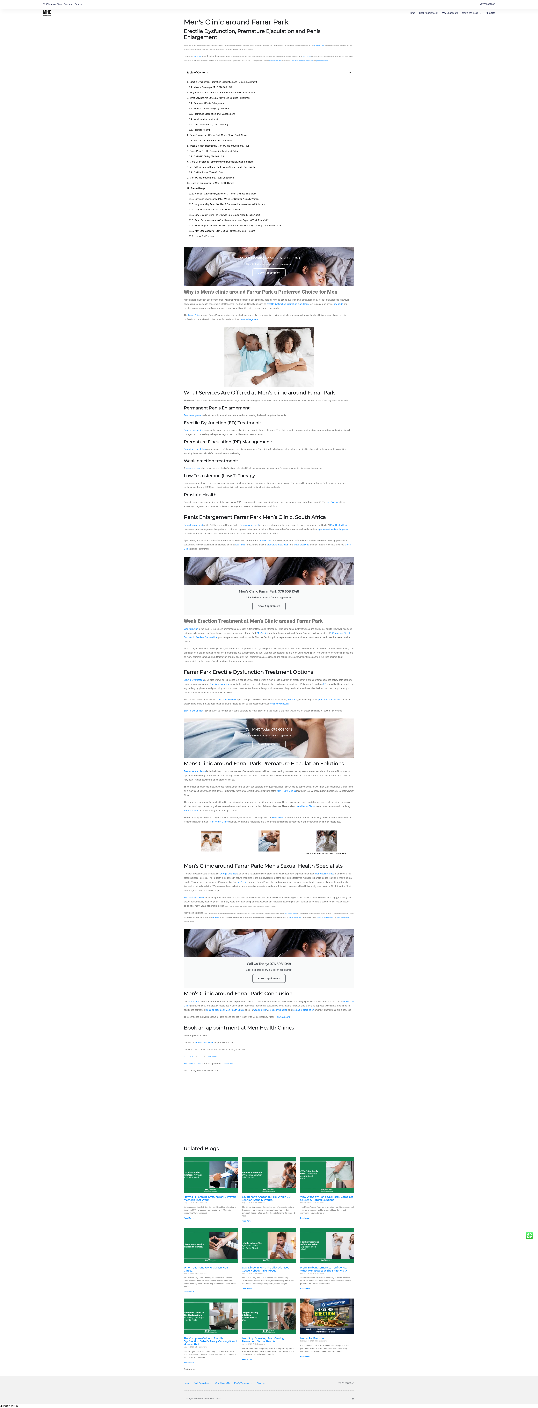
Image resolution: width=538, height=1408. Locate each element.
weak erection (193, 468)
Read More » (189, 1218)
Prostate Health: (202, 130)
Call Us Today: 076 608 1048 (208, 172)
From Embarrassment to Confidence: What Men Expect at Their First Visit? (232, 220)
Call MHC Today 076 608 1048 (209, 156)
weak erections (301, 544)
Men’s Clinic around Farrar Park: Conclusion (212, 178)
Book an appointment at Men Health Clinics (212, 183)
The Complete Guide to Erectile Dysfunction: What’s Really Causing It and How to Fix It (238, 225)
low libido (295, 60)
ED (324, 684)
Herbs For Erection (204, 236)
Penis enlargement (193, 415)
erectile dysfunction (275, 60)
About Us (490, 13)
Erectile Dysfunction (194, 680)
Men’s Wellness (470, 13)
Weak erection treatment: (206, 119)
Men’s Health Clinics (194, 897)
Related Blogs (198, 188)
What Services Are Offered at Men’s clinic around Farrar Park (220, 98)
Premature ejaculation (195, 449)
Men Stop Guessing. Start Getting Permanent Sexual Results (225, 231)
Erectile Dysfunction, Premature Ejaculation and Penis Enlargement (223, 82)
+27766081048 (282, 1017)
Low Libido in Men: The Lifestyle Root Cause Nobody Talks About (227, 215)
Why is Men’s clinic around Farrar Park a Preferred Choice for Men (222, 92)
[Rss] (353, 1399)
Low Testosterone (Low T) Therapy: (211, 124)
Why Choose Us (450, 13)
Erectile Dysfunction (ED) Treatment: (212, 108)
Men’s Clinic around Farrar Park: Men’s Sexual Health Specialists (222, 167)
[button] (350, 73)
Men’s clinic (263, 633)
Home (412, 13)
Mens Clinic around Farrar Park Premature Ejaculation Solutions (221, 162)
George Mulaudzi (228, 873)
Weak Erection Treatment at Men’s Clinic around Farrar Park (219, 146)
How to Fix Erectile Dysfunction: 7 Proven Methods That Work (225, 194)
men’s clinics (307, 56)
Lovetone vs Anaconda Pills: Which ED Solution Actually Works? (227, 199)
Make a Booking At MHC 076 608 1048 (213, 87)
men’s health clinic (227, 699)
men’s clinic (197, 56)
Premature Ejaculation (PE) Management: (215, 114)
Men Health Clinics (339, 525)
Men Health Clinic (318, 45)
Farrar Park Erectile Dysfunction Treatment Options (215, 151)
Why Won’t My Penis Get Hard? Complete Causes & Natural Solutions (230, 204)
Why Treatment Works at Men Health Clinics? (217, 209)
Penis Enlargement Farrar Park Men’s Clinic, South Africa (218, 135)
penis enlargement (322, 60)
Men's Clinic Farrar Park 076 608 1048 (213, 140)
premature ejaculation (306, 60)
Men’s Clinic (194, 315)
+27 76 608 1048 (345, 1383)
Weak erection (191, 629)
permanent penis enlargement (334, 529)
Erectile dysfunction (193, 430)
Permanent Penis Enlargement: (209, 103)
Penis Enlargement (193, 525)
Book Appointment (428, 13)
